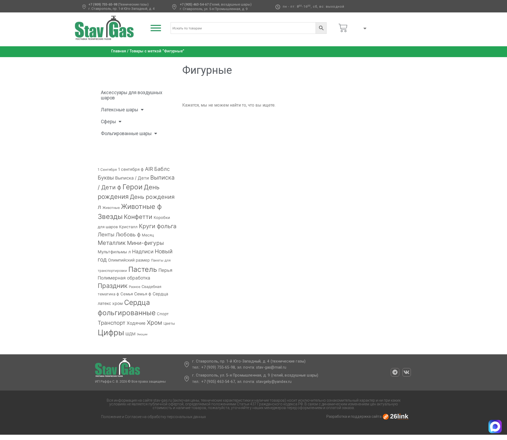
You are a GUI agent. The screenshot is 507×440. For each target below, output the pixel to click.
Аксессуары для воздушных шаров (131, 95)
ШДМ (130, 334)
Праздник (113, 286)
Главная (118, 51)
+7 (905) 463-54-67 (194, 4)
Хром (154, 322)
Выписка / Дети (132, 178)
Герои (133, 187)
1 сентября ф (131, 169)
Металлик (112, 242)
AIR (149, 169)
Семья (126, 293)
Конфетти (138, 217)
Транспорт (111, 322)
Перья (165, 270)
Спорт (163, 313)
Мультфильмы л (114, 251)
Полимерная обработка (124, 278)
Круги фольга (157, 226)
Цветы (169, 323)
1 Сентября (107, 169)
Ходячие (136, 323)
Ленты (106, 234)
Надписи (142, 252)
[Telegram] (395, 372)
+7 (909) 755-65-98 (102, 4)
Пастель (142, 269)
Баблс (162, 169)
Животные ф (141, 206)
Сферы (108, 121)
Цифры (111, 332)
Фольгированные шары (126, 133)
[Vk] (406, 372)
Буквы (106, 177)
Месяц (148, 235)
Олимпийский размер (129, 260)
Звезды (110, 216)
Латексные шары (119, 109)
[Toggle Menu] (156, 28)
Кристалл (128, 226)
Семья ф (142, 293)
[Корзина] (343, 28)
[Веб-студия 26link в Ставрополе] (395, 416)
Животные (111, 208)
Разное (134, 287)
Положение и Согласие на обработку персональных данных (153, 417)
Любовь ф (128, 234)
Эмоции (142, 334)
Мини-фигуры (145, 243)
